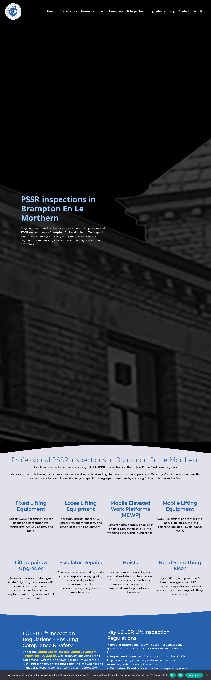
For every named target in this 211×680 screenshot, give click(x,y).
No (180, 675)
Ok (172, 675)
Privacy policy (194, 675)
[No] (207, 675)
